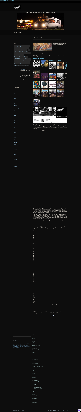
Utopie (15, 157)
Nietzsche (29, 53)
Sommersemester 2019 (36, 381)
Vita (32, 392)
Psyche (29, 58)
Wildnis (28, 63)
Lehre (14, 117)
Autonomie (24, 46)
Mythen (22, 53)
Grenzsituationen (36, 385)
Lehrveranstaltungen (34, 344)
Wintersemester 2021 (34, 398)
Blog (27, 12)
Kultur (29, 49)
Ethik (14, 103)
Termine (30, 12)
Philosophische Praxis (34, 348)
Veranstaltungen (34, 376)
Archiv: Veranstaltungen (35, 378)
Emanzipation (16, 101)
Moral (14, 127)
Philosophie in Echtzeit (35, 346)
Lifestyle (15, 120)
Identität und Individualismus (18, 108)
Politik (14, 134)
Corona (15, 93)
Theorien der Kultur (16, 152)
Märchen (25, 53)
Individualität (21, 49)
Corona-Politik (16, 96)
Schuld (15, 144)
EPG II (35, 384)
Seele (14, 147)
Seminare (33, 356)
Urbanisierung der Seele (17, 156)
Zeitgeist (23, 65)
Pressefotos (33, 352)
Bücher (33, 370)
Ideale (15, 49)
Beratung (40, 12)
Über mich (33, 374)
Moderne (19, 53)
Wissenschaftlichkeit (17, 162)
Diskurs (15, 100)
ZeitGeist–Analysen (34, 402)
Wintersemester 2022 (34, 399)
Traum (15, 154)
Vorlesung (15, 159)
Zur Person (48, 12)
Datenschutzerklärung (34, 337)
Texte (44, 12)
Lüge (14, 122)
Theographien (33, 373)
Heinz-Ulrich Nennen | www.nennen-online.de (7, 0)
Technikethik (15, 149)
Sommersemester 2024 (35, 363)
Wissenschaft (19, 65)
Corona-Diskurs (16, 95)
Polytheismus (26, 58)
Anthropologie (20, 46)
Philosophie (25, 56)
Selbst (32, 355)
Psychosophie (16, 139)
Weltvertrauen (25, 63)
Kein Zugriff (33, 341)
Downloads (33, 338)
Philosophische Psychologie (35, 349)
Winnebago (15, 65)
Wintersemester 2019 (34, 395)
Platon (22, 58)
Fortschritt (28, 46)
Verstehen (20, 63)
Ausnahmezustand (16, 91)
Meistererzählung (19, 51)
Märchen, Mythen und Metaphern (36, 345)
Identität (18, 49)
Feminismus (15, 105)
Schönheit (15, 142)
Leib (14, 118)
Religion (15, 140)
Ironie (14, 110)
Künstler (15, 113)
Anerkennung (16, 46)
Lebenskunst (35, 12)
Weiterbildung (33, 394)
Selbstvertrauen (16, 63)
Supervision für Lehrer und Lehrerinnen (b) (37, 366)
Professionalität (16, 135)
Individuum (25, 49)
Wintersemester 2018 (36, 383)
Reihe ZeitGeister (34, 353)
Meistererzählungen (24, 51)
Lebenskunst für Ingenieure (37, 387)
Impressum (53, 12)
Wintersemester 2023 (34, 401)
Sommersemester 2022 (35, 360)
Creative (15, 98)
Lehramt (15, 115)
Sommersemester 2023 (35, 362)
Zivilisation (26, 65)
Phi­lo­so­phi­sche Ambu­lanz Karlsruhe (55, 60)
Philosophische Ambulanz (17, 58)
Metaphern (15, 53)
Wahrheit (15, 161)
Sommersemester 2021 (35, 359)
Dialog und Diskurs (37, 37)
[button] (79, 410)
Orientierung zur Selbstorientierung (18, 56)
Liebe (15, 51)
